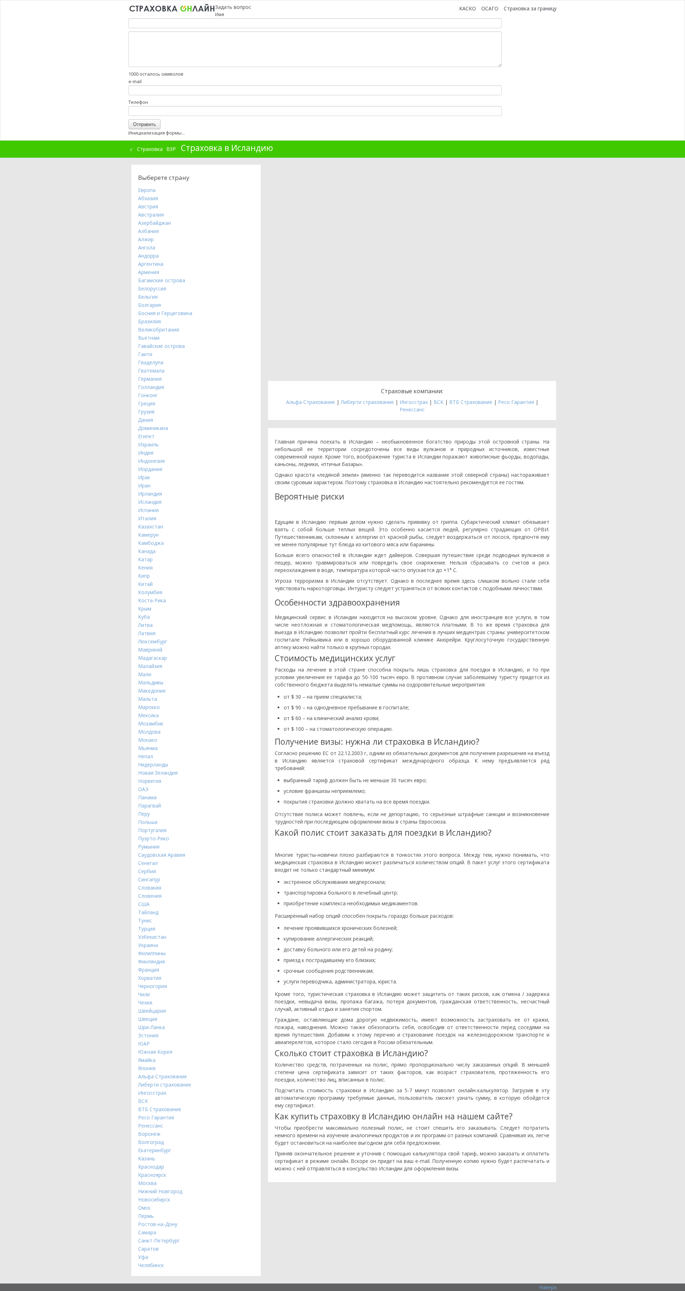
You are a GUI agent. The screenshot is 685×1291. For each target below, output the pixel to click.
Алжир (146, 239)
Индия (145, 452)
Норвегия (149, 781)
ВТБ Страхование (470, 402)
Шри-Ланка (151, 1027)
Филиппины (152, 953)
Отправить (144, 124)
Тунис (145, 920)
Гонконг (148, 395)
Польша (147, 822)
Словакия (149, 887)
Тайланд (148, 912)
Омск (144, 1207)
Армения (148, 272)
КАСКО (467, 8)
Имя (219, 14)
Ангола (146, 247)
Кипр (144, 575)
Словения (150, 895)
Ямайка (147, 1060)
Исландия (150, 501)
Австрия (148, 206)
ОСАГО (489, 8)
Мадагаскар (152, 657)
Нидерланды (153, 764)
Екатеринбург (154, 1150)
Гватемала (151, 370)
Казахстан (150, 526)
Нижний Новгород (160, 1191)
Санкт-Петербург (159, 1240)
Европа (147, 190)
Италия (147, 518)
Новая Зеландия (158, 772)
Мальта (147, 698)
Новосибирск (154, 1199)
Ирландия (150, 493)
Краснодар (151, 1166)
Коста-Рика (152, 600)
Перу (144, 813)
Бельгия (148, 296)
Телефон (138, 102)
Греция (146, 403)
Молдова (149, 731)
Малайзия (150, 666)
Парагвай (149, 805)
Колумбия (150, 592)
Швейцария (152, 1010)
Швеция (147, 1019)
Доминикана (153, 428)
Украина (148, 945)
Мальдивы (150, 682)
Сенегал (148, 863)
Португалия (152, 830)
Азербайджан (154, 222)
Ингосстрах (414, 402)
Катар (145, 559)
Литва (145, 625)
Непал (145, 756)
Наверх (548, 1287)
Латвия (147, 633)
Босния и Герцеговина (165, 313)
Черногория (152, 986)
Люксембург (152, 641)
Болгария (149, 305)
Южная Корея (155, 1051)
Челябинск (151, 1265)
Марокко (149, 707)
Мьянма (148, 748)
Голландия (151, 387)
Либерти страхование (367, 402)
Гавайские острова (161, 346)
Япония (147, 1068)
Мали (144, 674)
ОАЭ (143, 789)
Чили (144, 994)
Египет (146, 436)
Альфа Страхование (310, 402)
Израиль (148, 444)
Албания (148, 231)
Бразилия (149, 321)
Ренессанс (412, 409)
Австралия (151, 214)
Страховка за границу (530, 8)
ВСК (438, 402)
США (143, 904)
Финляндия (151, 961)
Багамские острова (161, 280)
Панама (147, 797)
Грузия (146, 411)
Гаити (145, 354)
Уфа (143, 1257)
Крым (144, 608)
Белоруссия (152, 288)
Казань (146, 1158)
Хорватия (149, 977)
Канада (147, 551)
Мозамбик (150, 723)
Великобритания (158, 329)
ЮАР (144, 1043)
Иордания (150, 469)
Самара (147, 1232)
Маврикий (150, 649)
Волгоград (151, 1142)
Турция (146, 928)
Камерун (148, 534)
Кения (145, 567)
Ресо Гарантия (516, 402)
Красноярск (152, 1174)
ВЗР (171, 149)
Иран (144, 485)
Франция (148, 969)
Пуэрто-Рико (153, 838)
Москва (147, 1183)
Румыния (148, 846)
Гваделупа (150, 362)
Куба (144, 616)
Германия (150, 378)
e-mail (135, 81)
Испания (148, 510)
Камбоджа (151, 543)
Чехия (145, 1002)
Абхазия (148, 198)
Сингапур (149, 879)
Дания (145, 419)
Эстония (148, 1035)
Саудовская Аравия (161, 854)
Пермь (146, 1215)
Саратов (148, 1248)
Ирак (144, 477)
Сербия (147, 871)
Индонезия (151, 460)
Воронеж (149, 1133)
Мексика (148, 715)
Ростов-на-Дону (157, 1224)
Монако (147, 739)
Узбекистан (152, 936)
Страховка (150, 149)
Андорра (148, 255)
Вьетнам (148, 337)
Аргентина (150, 263)
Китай (145, 584)
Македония (152, 690)
